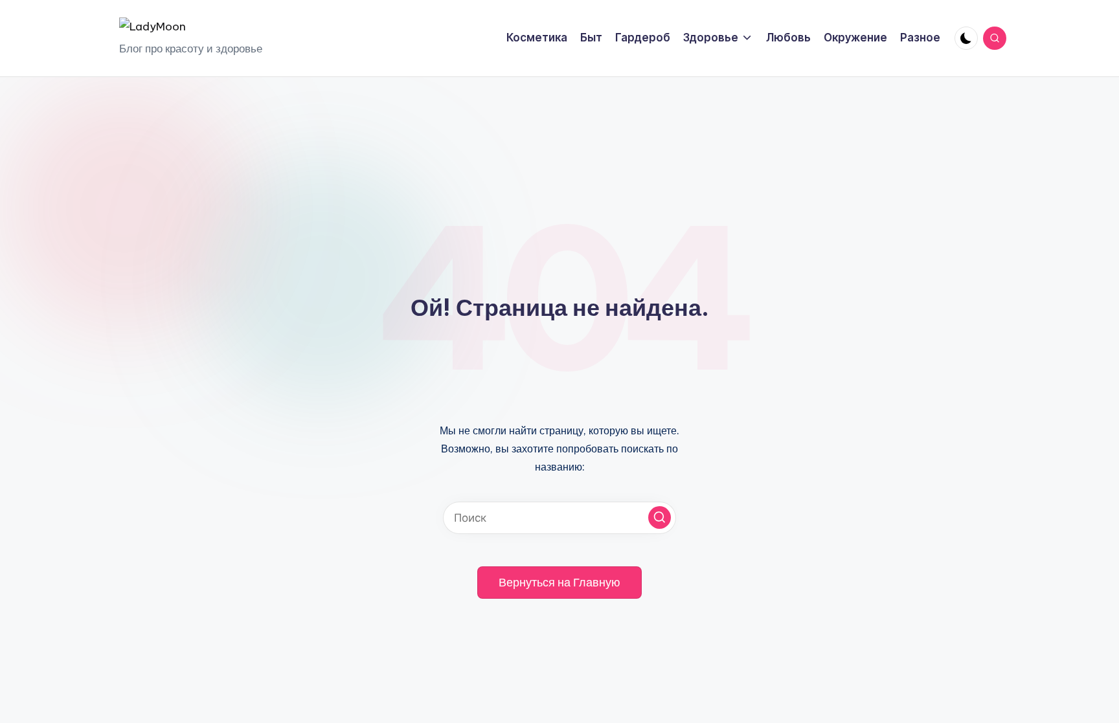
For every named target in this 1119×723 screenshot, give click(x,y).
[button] (659, 517)
